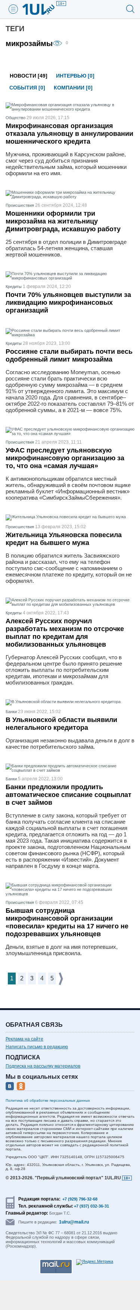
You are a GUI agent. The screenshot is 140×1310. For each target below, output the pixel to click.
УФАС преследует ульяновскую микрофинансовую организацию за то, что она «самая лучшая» (65, 458)
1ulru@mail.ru (74, 1222)
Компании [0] (73, 88)
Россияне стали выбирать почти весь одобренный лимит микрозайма (69, 355)
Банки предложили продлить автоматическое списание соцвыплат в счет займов (68, 794)
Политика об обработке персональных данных (48, 1100)
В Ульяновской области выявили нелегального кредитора (61, 723)
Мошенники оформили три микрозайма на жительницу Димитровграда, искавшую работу (63, 221)
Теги (15, 28)
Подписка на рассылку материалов (43, 1066)
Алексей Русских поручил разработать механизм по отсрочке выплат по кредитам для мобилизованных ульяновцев (65, 632)
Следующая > (61, 979)
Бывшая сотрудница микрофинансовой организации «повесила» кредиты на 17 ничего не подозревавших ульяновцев (67, 922)
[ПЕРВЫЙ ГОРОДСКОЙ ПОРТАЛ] (42, 9)
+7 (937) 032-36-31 (91, 1206)
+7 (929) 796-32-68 (79, 1199)
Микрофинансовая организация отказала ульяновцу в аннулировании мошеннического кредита (69, 133)
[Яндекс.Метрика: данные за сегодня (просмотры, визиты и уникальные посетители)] (94, 1262)
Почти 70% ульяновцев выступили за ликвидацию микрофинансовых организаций (68, 302)
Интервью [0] (75, 76)
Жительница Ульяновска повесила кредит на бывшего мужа (64, 538)
